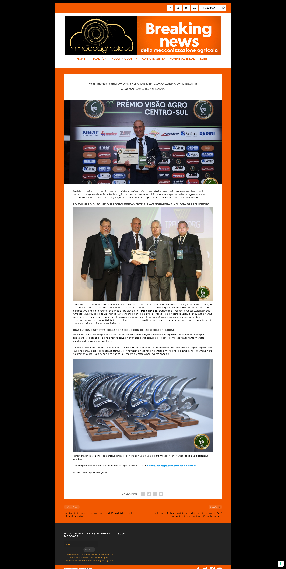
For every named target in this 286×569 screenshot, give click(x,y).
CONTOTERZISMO (153, 58)
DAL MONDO (157, 89)
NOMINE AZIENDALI (182, 58)
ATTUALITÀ (97, 58)
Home (81, 58)
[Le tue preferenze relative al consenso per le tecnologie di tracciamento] (281, 564)
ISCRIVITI (89, 550)
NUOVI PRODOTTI (122, 58)
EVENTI (204, 58)
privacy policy (106, 561)
